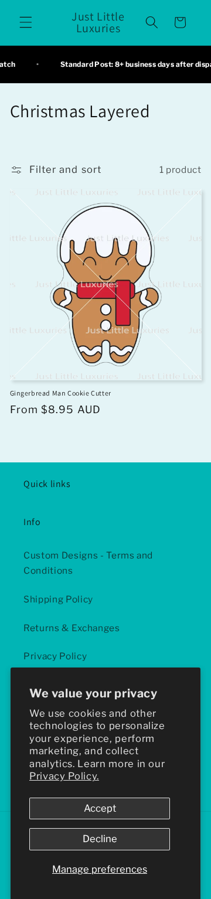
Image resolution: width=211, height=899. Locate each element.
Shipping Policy (58, 599)
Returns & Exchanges (71, 628)
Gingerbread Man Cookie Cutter (60, 393)
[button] (26, 22)
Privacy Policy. (64, 776)
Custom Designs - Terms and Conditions (88, 563)
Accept (100, 808)
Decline (100, 838)
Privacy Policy (55, 656)
